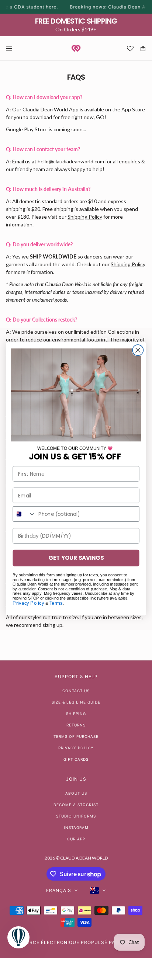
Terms (56, 603)
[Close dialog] (137, 350)
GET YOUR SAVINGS (76, 558)
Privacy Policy (28, 603)
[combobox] (24, 514)
